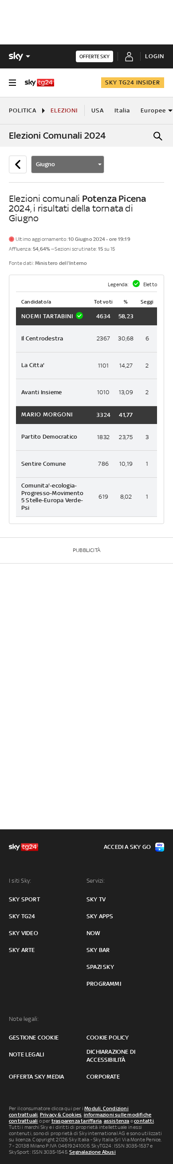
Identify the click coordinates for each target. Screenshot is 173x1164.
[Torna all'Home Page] (39, 82)
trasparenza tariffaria (76, 1121)
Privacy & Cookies (61, 1115)
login (154, 56)
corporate (103, 1076)
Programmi (103, 983)
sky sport (24, 899)
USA (97, 110)
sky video (23, 933)
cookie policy (107, 1037)
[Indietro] (18, 164)
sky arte (22, 950)
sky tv (96, 899)
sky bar (98, 950)
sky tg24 (22, 916)
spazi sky (100, 967)
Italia (122, 110)
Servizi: (95, 880)
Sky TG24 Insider (132, 82)
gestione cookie (34, 1037)
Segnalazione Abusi (92, 1152)
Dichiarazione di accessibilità (110, 1055)
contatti (144, 1121)
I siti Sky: (20, 880)
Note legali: (24, 1019)
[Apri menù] (12, 82)
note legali (26, 1054)
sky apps (100, 916)
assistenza (117, 1121)
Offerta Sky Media (36, 1076)
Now (93, 933)
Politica (22, 110)
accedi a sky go (127, 847)
